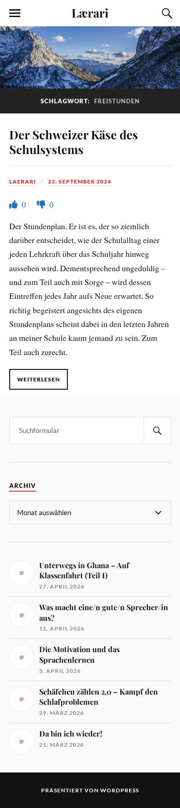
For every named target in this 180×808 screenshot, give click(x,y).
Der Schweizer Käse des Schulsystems (73, 141)
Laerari (22, 181)
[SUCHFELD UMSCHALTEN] (165, 13)
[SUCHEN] (157, 430)
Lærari (90, 12)
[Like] (14, 204)
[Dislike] (42, 204)
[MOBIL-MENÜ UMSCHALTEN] (14, 13)
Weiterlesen (38, 379)
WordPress (119, 790)
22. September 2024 (79, 181)
